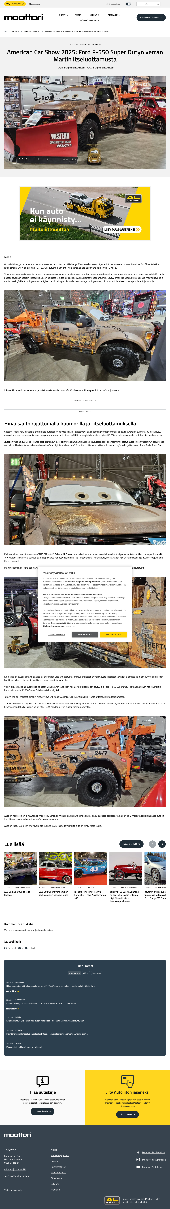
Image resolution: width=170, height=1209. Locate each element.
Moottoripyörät (58, 1172)
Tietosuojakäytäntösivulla (63, 623)
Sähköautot (57, 1178)
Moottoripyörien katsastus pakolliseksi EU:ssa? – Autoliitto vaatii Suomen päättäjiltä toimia (47, 1034)
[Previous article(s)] (152, 844)
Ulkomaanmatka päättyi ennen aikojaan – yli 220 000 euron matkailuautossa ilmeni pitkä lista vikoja (50, 986)
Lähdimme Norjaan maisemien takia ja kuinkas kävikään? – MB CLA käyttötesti (41, 1003)
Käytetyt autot (58, 1167)
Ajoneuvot (90, 887)
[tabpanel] (85, 1014)
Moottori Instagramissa (154, 1159)
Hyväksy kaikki (114, 635)
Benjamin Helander (74, 67)
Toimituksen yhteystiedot (17, 1176)
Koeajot (55, 1161)
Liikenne (55, 1184)
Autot (54, 1150)
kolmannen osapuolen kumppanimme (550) (85, 581)
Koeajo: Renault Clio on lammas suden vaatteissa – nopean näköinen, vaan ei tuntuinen (45, 1020)
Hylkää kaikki (85, 635)
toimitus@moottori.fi (15, 1169)
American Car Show (31, 31)
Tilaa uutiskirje (34, 4)
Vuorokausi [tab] (74, 973)
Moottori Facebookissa (153, 1152)
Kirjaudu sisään (114, 4)
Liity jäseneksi (126, 1114)
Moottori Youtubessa (152, 1167)
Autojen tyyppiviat (60, 1155)
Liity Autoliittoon (13, 3)
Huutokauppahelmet (129, 887)
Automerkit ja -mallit (149, 17)
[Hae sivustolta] (158, 4)
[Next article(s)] (162, 844)
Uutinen (15, 31)
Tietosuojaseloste (13, 1190)
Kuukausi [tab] (96, 973)
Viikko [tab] (86, 973)
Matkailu (55, 1189)
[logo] (23, 19)
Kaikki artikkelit (130, 844)
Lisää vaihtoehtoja (56, 635)
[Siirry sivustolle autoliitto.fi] (112, 1200)
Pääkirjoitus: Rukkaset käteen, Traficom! (24, 1047)
